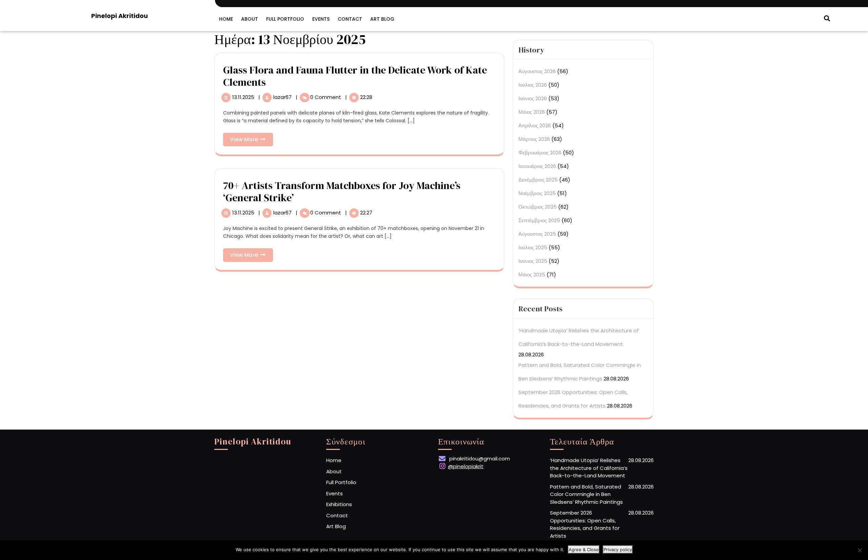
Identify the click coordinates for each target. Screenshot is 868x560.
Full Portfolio (285, 19)
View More (251, 140)
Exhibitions (339, 504)
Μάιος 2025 (531, 274)
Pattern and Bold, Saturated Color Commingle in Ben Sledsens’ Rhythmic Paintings (586, 494)
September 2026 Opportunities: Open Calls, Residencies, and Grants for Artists (584, 524)
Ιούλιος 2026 (532, 84)
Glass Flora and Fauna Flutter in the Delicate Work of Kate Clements (355, 76)
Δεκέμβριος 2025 (538, 179)
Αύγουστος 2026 (537, 71)
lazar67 (283, 97)
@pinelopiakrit (466, 466)
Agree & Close (584, 549)
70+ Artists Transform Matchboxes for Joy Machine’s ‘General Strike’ (341, 192)
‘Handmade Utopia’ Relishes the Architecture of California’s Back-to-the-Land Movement (589, 468)
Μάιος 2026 (531, 112)
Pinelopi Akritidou (119, 16)
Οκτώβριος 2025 (537, 206)
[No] (859, 550)
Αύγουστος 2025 (537, 233)
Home (226, 19)
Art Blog (382, 19)
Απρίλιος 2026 (534, 125)
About (249, 19)
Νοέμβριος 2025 (537, 193)
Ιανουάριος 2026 (537, 166)
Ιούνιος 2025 (532, 261)
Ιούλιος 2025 (532, 247)
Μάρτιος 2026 (534, 139)
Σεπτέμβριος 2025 (539, 220)
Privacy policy (618, 549)
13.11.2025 (244, 97)
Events (321, 19)
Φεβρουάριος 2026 (539, 152)
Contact (350, 19)
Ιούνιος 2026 (532, 98)
